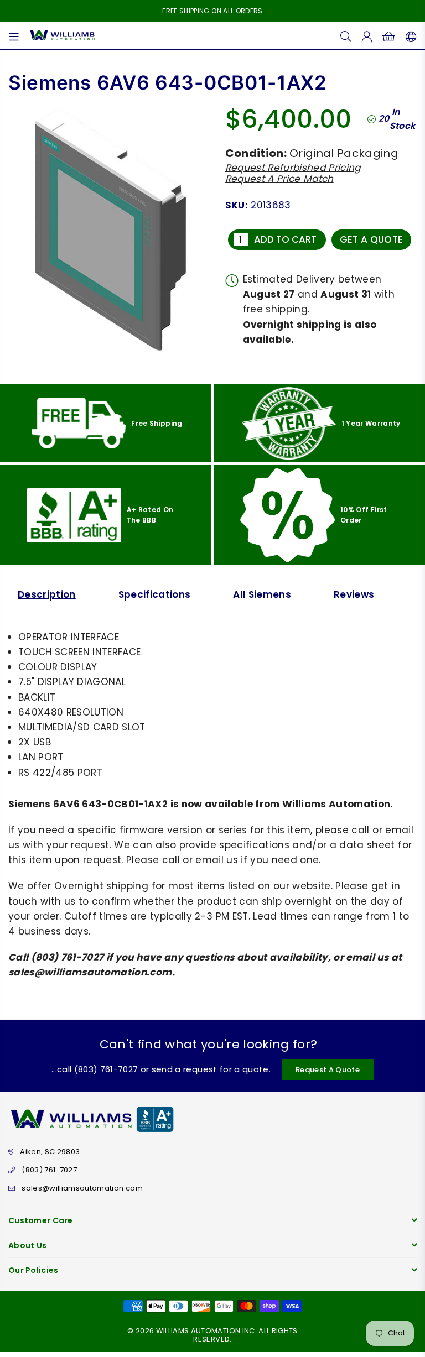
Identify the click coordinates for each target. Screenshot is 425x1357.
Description (47, 594)
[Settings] (409, 35)
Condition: (256, 153)
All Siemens (262, 594)
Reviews (354, 594)
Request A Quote (328, 1069)
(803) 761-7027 (49, 1170)
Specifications (154, 594)
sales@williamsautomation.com (82, 1188)
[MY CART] (388, 35)
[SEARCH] (345, 35)
